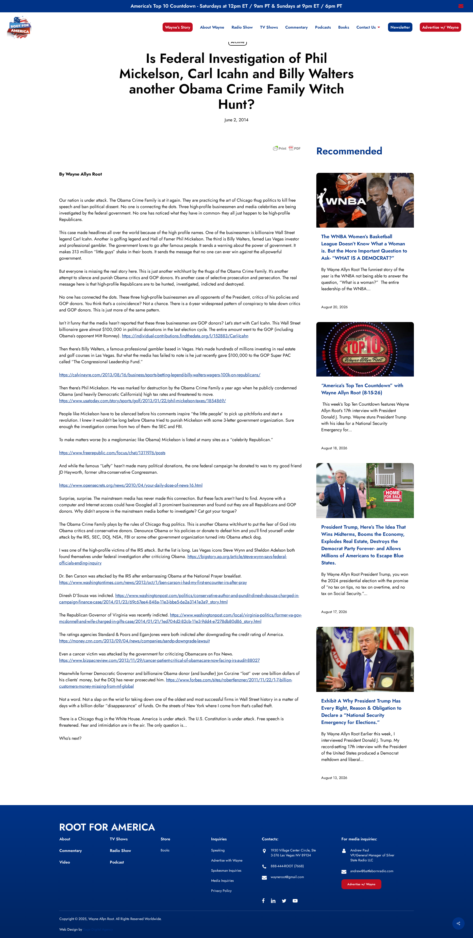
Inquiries (219, 839)
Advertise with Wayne (226, 860)
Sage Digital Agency (98, 929)
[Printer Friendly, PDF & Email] (286, 149)
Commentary (70, 850)
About (64, 839)
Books (165, 850)
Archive (237, 42)
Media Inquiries (222, 880)
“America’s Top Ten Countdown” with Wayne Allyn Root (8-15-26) (362, 389)
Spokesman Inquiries (226, 870)
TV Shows (119, 839)
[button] (361, 884)
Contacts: (270, 839)
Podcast (117, 862)
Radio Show (120, 850)
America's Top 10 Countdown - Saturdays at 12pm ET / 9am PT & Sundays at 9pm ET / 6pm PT (236, 6)
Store (165, 839)
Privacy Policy (221, 890)
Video (64, 862)
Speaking (218, 850)
